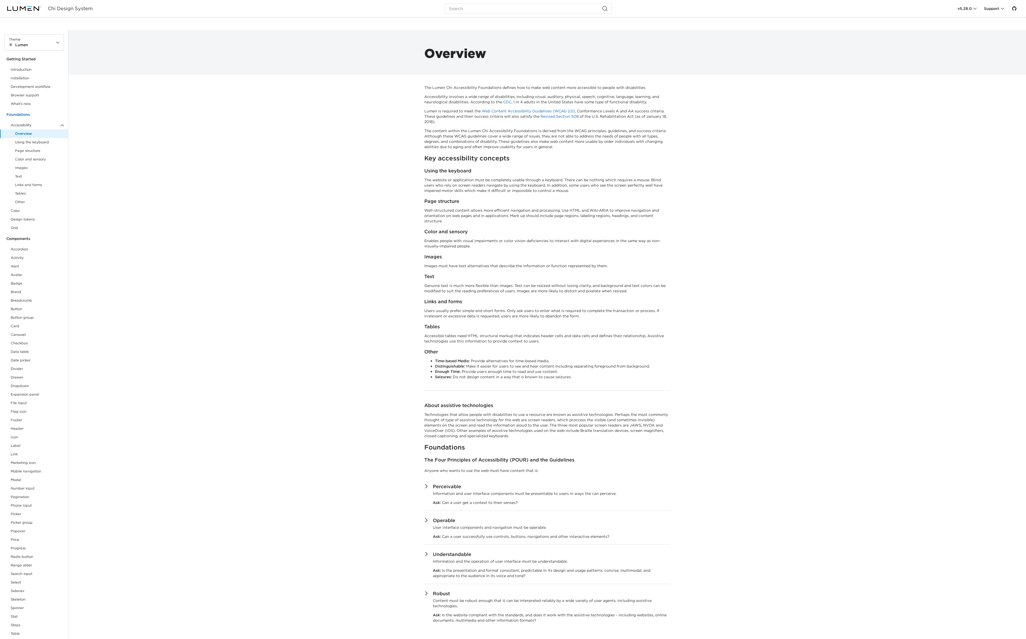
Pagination (20, 497)
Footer (16, 420)
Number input (22, 488)
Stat (14, 616)
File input (19, 403)
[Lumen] (27, 8)
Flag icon (18, 411)
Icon (14, 437)
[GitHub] (1014, 8)
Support (991, 8)
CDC (507, 102)
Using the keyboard (32, 142)
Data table (20, 351)
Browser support (25, 95)
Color (15, 210)
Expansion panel (25, 394)
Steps (15, 625)
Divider (17, 368)
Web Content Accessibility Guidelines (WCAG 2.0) (528, 111)
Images (21, 167)
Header (17, 428)
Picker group (22, 522)
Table (15, 633)
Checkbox (19, 343)
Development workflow (30, 86)
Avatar (16, 275)
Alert (15, 266)
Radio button (22, 556)
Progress (18, 548)
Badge (16, 283)
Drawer (17, 377)
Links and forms (28, 185)
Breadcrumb (21, 300)
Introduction (21, 69)
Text (18, 176)
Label (15, 445)
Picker (16, 514)
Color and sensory (30, 159)
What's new (21, 103)
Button (20, 310)
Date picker (20, 360)
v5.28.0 (965, 8)
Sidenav (18, 591)
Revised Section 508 (560, 116)
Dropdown (20, 386)
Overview (23, 133)
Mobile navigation (26, 471)
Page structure (27, 150)
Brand (16, 292)
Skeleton (18, 599)
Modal (16, 480)
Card (15, 326)
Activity (17, 257)
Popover (18, 531)
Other (20, 202)
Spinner (17, 608)
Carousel (18, 334)
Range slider (21, 565)
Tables (20, 193)
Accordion (19, 249)
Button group (22, 317)
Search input (21, 573)
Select (16, 582)
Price (15, 539)
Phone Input (21, 505)
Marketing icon (23, 462)
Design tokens (23, 219)
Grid (14, 228)
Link (20, 455)
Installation (20, 78)
